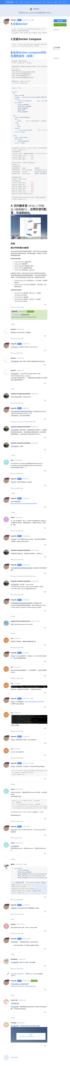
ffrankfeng (17, 315)
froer (14, 482)
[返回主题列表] (2, 2)
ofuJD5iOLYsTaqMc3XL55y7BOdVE (23, 411)
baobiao (15, 942)
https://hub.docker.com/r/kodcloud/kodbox (24, 503)
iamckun (15, 347)
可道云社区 (10, 2)
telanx (14, 539)
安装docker (20, 24)
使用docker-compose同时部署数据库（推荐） (28, 54)
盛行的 (14, 908)
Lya (14, 656)
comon (15, 830)
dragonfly (16, 361)
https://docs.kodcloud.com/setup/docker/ (24, 317)
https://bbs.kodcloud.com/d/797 (34, 701)
